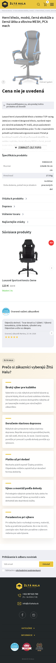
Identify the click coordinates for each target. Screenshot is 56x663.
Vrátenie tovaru (11, 214)
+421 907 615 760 (30, 595)
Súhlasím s (23, 570)
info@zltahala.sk (30, 603)
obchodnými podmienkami (28, 570)
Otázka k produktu (13, 199)
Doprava (7, 206)
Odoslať (46, 564)
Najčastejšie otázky (13, 222)
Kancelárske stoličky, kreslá (24, 11)
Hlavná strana (7, 11)
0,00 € (47, 2)
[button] (51, 268)
